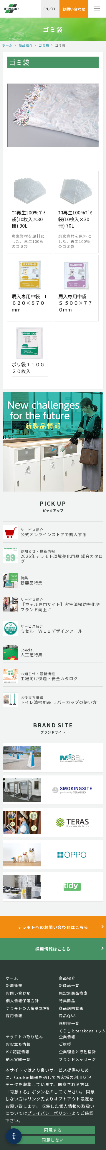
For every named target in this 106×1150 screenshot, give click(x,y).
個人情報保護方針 (22, 1000)
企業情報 (67, 1036)
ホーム (7, 45)
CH (54, 8)
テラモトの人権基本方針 (28, 1008)
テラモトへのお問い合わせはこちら (53, 927)
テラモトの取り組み (24, 1036)
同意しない (53, 1140)
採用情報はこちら (53, 949)
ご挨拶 (65, 1044)
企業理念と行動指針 (77, 1051)
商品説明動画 (71, 1008)
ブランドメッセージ (77, 1059)
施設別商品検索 (73, 993)
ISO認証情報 (17, 1051)
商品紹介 (26, 45)
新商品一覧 (69, 985)
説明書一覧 (69, 1023)
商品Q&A (67, 1015)
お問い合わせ (18, 993)
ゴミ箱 (44, 45)
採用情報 (14, 1015)
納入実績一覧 (18, 1059)
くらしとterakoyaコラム (82, 1031)
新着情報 (14, 985)
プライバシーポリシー (49, 1113)
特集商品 (67, 1000)
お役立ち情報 (18, 1044)
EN (46, 8)
